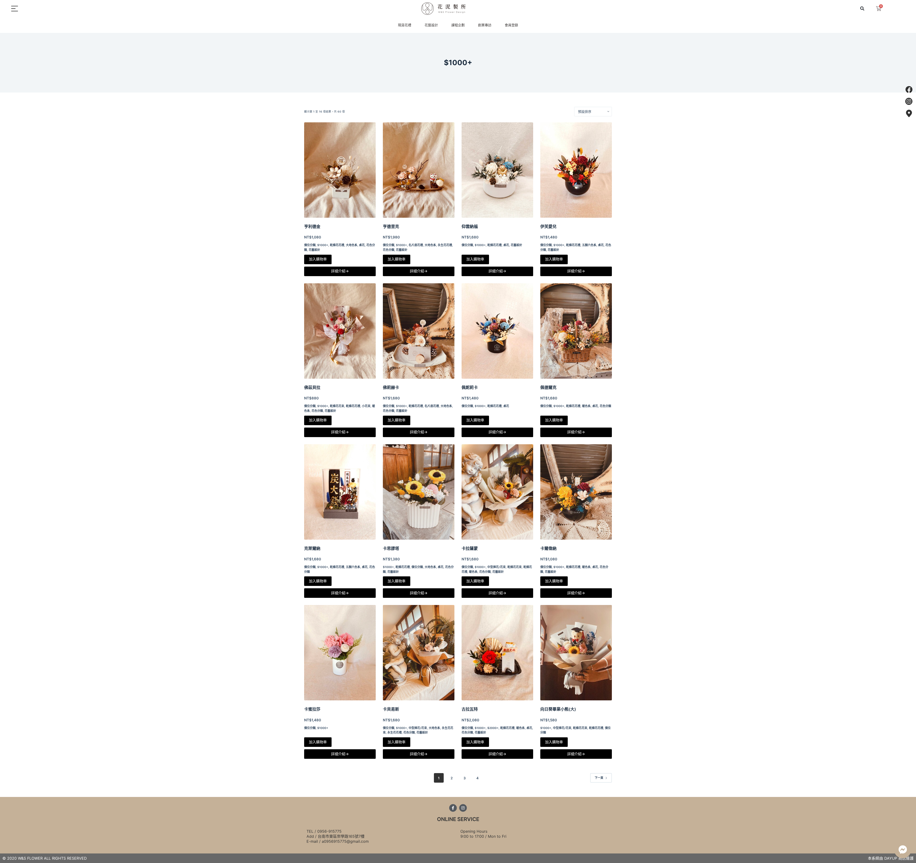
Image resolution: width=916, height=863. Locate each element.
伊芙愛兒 (548, 226)
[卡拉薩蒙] (497, 492)
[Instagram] (463, 808)
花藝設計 (431, 25)
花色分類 (388, 250)
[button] (862, 8)
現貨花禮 (404, 25)
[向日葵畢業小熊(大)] (576, 652)
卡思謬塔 (391, 548)
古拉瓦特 (470, 709)
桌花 (362, 245)
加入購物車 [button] (318, 259)
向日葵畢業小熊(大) (558, 709)
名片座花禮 (416, 245)
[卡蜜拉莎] (340, 652)
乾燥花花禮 (337, 245)
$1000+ (322, 245)
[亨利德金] (340, 170)
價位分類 (310, 245)
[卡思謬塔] (418, 492)
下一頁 (599, 778)
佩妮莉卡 (470, 387)
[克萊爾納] (340, 492)
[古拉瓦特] (497, 652)
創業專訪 (484, 25)
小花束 (366, 406)
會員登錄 (511, 25)
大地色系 (351, 245)
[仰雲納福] (497, 170)
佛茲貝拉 (312, 387)
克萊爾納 (312, 548)
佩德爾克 (548, 387)
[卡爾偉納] (576, 492)
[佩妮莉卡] (497, 331)
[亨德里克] (418, 170)
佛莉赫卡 (391, 387)
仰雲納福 (470, 226)
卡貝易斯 (391, 709)
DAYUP (890, 858)
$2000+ (493, 728)
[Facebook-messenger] (902, 849)
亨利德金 (312, 226)
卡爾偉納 (548, 548)
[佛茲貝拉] (340, 331)
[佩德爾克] (576, 331)
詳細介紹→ (340, 271)
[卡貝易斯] (418, 652)
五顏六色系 (589, 245)
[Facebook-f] (453, 808)
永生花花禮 (445, 245)
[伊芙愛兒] (576, 170)
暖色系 (586, 406)
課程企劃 (458, 25)
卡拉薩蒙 (470, 548)
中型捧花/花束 (496, 567)
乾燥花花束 (337, 406)
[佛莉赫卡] (418, 331)
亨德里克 (391, 226)
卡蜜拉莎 (312, 709)
